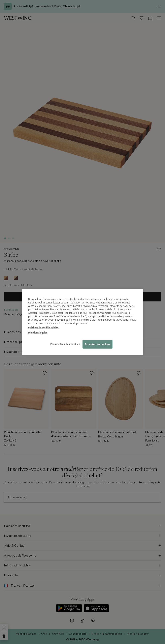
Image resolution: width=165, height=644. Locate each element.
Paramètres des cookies (65, 343)
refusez (132, 319)
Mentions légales (37, 332)
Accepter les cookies (97, 344)
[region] (82, 322)
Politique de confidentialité (43, 327)
